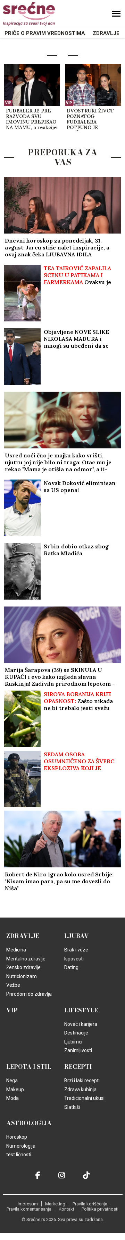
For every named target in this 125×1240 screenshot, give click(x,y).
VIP (8, 103)
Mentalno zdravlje (25, 958)
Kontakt (66, 1209)
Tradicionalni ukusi (84, 1098)
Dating (71, 967)
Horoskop (16, 1137)
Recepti (78, 1066)
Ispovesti (74, 958)
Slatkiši (72, 1107)
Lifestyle (81, 1010)
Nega (12, 1080)
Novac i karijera (80, 1024)
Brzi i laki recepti (82, 1080)
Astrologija (29, 1123)
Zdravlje (106, 33)
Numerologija (20, 1146)
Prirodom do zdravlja (29, 994)
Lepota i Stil (28, 1066)
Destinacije (76, 1033)
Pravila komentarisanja (29, 1209)
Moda (12, 1098)
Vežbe (13, 985)
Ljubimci (73, 1042)
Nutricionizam (21, 976)
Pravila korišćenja (90, 1203)
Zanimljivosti (78, 1050)
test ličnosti (18, 1154)
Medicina (16, 949)
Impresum (28, 1203)
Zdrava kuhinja (80, 1089)
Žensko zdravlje (23, 967)
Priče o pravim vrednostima (45, 33)
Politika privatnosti (100, 1209)
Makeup (15, 1089)
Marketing (55, 1203)
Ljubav (76, 935)
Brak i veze (76, 949)
